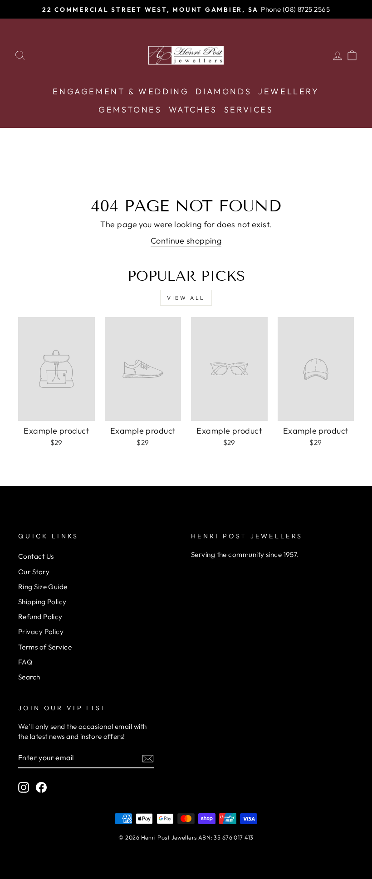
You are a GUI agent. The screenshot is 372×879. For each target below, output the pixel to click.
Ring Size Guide (43, 586)
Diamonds (223, 91)
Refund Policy (40, 616)
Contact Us (36, 556)
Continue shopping (186, 240)
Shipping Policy (42, 601)
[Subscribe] (148, 758)
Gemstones (130, 109)
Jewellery (288, 91)
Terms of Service (45, 647)
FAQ (25, 662)
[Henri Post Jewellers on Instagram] (23, 787)
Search (29, 677)
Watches (193, 109)
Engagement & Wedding (121, 91)
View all (186, 297)
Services (249, 109)
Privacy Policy (41, 631)
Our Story (33, 571)
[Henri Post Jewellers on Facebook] (41, 787)
